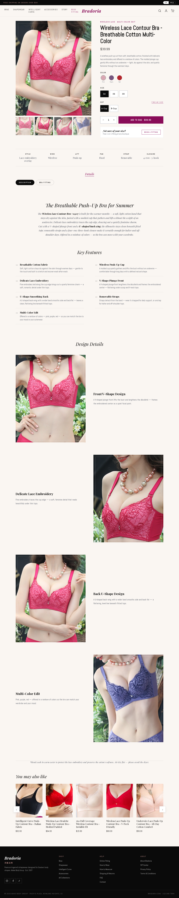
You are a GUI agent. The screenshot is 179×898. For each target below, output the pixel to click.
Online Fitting (105, 861)
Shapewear (19, 9)
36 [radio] (114, 94)
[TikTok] (19, 880)
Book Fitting (74, 10)
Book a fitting (151, 132)
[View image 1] (25, 126)
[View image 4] (82, 126)
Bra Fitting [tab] (45, 182)
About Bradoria (146, 861)
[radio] (103, 77)
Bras (6, 9)
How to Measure (106, 869)
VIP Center (144, 865)
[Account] (166, 11)
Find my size (157, 102)
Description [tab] (25, 182)
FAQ (101, 877)
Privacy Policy (145, 869)
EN (166, 3)
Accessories (51, 9)
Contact (103, 882)
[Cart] (173, 11)
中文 (172, 2)
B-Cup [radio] (114, 108)
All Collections (64, 877)
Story (64, 9)
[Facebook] (13, 880)
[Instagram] (7, 880)
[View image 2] (44, 126)
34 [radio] (104, 94)
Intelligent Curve (35, 10)
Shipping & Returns (107, 873)
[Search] (160, 11)
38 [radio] (123, 94)
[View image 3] (63, 126)
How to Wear (104, 865)
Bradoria (91, 11)
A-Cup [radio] (104, 108)
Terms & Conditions (148, 873)
